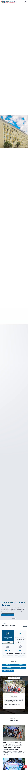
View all (25, 626)
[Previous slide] (10, 711)
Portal (16, 614)
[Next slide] (18, 711)
